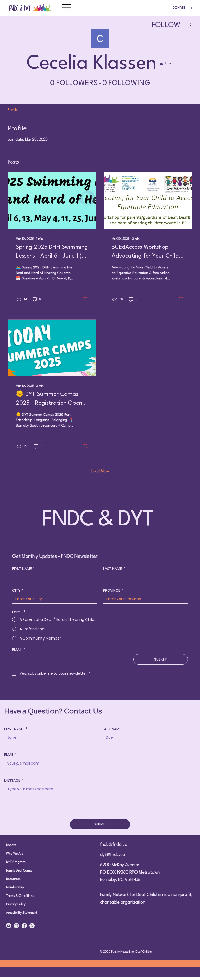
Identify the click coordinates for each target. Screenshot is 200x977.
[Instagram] (16, 925)
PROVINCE (113, 590)
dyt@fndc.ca (112, 855)
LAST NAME (114, 569)
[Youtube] (8, 925)
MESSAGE (13, 780)
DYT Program (16, 862)
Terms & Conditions (20, 896)
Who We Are (14, 853)
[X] (32, 925)
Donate (11, 845)
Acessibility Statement (21, 913)
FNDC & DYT (20, 7)
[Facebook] (24, 925)
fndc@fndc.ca (113, 844)
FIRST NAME (23, 569)
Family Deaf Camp (19, 870)
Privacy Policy (16, 904)
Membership (15, 887)
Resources (13, 879)
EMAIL (19, 650)
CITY (17, 590)
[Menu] (66, 7)
